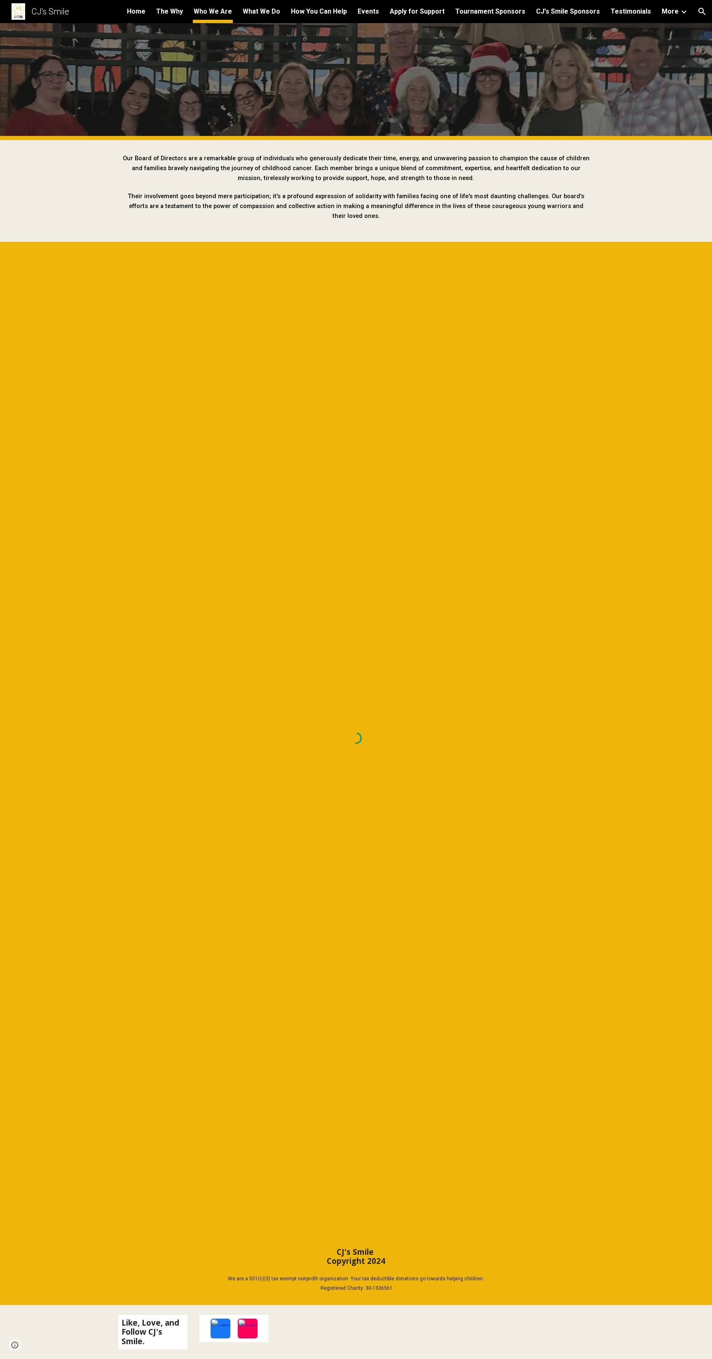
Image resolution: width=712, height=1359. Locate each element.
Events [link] (368, 11)
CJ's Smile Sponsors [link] (568, 11)
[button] (702, 11)
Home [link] (136, 11)
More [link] (670, 11)
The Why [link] (169, 11)
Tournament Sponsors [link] (490, 11)
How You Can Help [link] (319, 11)
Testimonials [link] (631, 11)
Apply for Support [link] (417, 11)
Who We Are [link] (213, 11)
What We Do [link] (261, 11)
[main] (356, 191)
